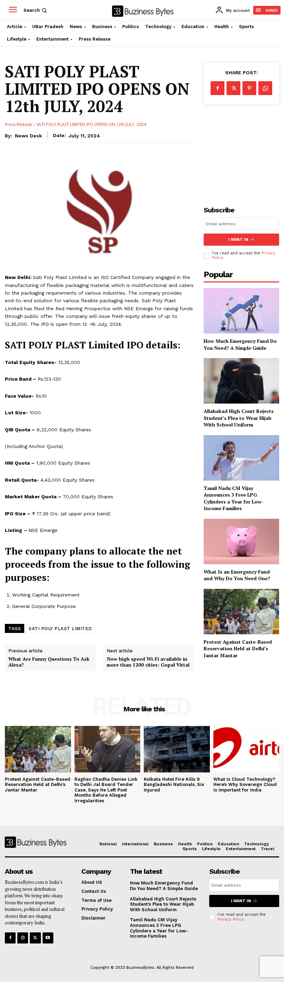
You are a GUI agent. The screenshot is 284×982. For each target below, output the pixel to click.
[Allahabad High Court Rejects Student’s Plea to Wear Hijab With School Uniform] (241, 381)
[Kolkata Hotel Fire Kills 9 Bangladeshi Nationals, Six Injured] (177, 749)
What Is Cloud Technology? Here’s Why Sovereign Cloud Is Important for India (245, 785)
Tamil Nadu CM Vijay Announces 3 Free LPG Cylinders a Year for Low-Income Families (234, 498)
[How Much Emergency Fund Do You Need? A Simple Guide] (241, 310)
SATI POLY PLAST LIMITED (60, 628)
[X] (233, 88)
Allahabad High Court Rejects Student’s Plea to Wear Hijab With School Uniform (239, 418)
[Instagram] (22, 937)
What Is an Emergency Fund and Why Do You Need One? (237, 575)
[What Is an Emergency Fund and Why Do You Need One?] (241, 541)
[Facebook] (217, 88)
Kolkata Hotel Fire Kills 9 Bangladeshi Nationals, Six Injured (174, 785)
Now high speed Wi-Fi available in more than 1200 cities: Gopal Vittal (148, 662)
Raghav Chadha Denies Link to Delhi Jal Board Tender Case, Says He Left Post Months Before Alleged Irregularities (105, 790)
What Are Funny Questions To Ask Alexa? (48, 662)
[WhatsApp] (265, 88)
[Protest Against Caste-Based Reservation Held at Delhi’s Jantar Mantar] (241, 611)
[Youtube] (48, 937)
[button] (36, 10)
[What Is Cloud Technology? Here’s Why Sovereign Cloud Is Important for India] (246, 749)
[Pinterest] (249, 88)
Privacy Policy (230, 919)
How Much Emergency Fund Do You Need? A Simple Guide (240, 344)
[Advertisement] (241, 149)
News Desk (28, 135)
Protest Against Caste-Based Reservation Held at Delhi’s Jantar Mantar (238, 648)
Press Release (18, 124)
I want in (238, 239)
